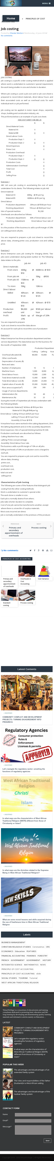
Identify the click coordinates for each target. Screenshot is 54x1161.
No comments (6, 35)
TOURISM (23, 978)
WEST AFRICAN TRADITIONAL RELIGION (20, 982)
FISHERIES (31, 955)
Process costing (26, 603)
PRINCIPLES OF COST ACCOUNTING (17, 559)
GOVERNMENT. (33, 960)
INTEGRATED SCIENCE (12, 964)
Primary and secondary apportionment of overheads (9, 583)
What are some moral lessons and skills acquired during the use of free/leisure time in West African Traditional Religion (26, 922)
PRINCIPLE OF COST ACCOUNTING (17, 969)
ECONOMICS (7, 951)
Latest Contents (26, 669)
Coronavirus (38, 946)
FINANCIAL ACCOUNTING (13, 955)
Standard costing (6, 604)
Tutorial (33, 978)
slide (38, 973)
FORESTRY (42, 955)
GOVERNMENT (18, 960)
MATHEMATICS (31, 964)
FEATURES (31, 951)
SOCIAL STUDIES (9, 978)
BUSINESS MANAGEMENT (13, 942)
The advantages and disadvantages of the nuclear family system (32, 1092)
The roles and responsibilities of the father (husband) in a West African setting (32, 1081)
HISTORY (47, 960)
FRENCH (5, 960)
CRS (48, 946)
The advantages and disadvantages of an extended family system (31, 1071)
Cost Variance (43, 579)
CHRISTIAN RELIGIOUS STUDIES (16, 946)
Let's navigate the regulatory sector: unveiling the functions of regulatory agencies (29, 1041)
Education (20, 951)
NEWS (43, 964)
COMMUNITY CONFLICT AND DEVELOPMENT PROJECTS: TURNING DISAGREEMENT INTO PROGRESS (22, 719)
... (45, 1017)
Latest (6, 1022)
